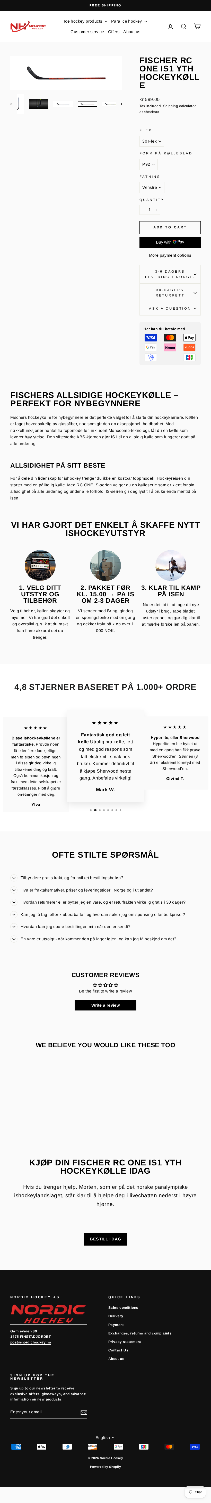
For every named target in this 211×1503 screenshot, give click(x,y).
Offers (113, 32)
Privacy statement (124, 1342)
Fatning (150, 177)
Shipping (170, 106)
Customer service (87, 32)
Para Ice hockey (127, 21)
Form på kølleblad (165, 153)
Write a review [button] (105, 1005)
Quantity (151, 200)
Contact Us (118, 1350)
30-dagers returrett (170, 292)
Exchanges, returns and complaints (140, 1333)
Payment (116, 1325)
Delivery (115, 1316)
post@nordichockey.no (30, 1342)
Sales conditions (123, 1308)
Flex (145, 130)
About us (131, 32)
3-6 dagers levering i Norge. (170, 274)
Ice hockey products (83, 21)
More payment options (170, 255)
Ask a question (170, 308)
